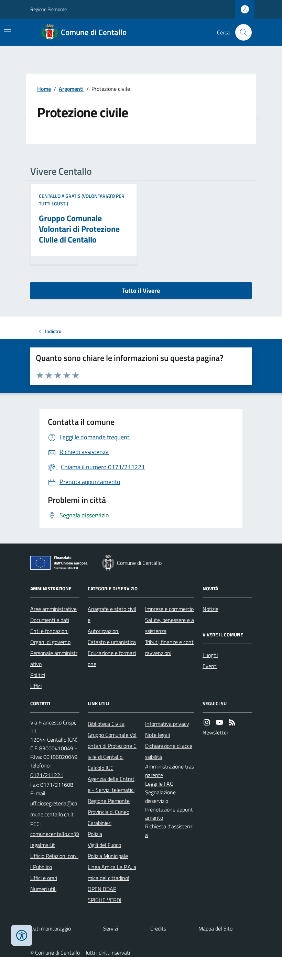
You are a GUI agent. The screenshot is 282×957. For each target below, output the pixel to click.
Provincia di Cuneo (108, 812)
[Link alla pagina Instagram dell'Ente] (207, 722)
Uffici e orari (43, 878)
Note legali (157, 735)
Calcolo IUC (100, 768)
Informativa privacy (167, 724)
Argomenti (71, 89)
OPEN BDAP (102, 889)
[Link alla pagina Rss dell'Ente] (232, 722)
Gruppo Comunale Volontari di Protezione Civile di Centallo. (112, 746)
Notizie (210, 609)
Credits (158, 928)
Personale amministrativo (53, 658)
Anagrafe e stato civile (112, 614)
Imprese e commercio (169, 609)
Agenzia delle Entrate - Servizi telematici (111, 784)
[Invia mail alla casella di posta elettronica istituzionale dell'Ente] (54, 809)
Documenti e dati (49, 620)
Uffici (36, 686)
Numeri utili (43, 889)
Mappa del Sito (215, 928)
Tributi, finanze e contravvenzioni (169, 647)
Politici (37, 675)
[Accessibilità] (21, 935)
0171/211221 (46, 775)
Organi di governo (50, 642)
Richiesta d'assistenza (169, 830)
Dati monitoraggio (50, 928)
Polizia (95, 834)
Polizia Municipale (108, 856)
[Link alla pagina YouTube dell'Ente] (219, 722)
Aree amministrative (53, 609)
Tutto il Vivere (141, 290)
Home (44, 89)
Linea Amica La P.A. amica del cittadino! (112, 872)
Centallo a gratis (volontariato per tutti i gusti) (81, 199)
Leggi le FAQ (159, 783)
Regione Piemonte (48, 9)
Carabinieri (99, 823)
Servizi (110, 928)
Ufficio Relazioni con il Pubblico (54, 861)
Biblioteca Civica (106, 724)
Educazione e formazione (112, 658)
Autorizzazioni (103, 631)
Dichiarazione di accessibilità (168, 751)
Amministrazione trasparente (169, 770)
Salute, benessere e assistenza (169, 625)
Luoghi (210, 655)
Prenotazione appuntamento (169, 813)
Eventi (210, 666)
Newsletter (215, 732)
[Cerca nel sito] (241, 32)
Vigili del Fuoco (104, 845)
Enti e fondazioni (49, 631)
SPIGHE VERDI (104, 900)
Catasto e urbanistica (112, 642)
